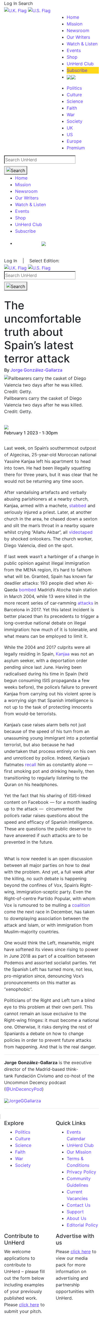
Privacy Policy (81, 1172)
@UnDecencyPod (24, 1089)
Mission (74, 24)
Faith (72, 108)
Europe (74, 141)
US (70, 134)
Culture (74, 94)
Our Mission (79, 1152)
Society (74, 121)
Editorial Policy (82, 1225)
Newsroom (78, 30)
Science (75, 101)
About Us (76, 1218)
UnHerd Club (80, 63)
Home (73, 17)
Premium (76, 148)
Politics (74, 88)
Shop (72, 57)
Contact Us (78, 1205)
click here (29, 1304)
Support (75, 1211)
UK (70, 128)
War (71, 114)
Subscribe (77, 70)
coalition (81, 905)
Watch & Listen (82, 43)
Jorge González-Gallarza (36, 370)
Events (74, 50)
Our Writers (78, 37)
